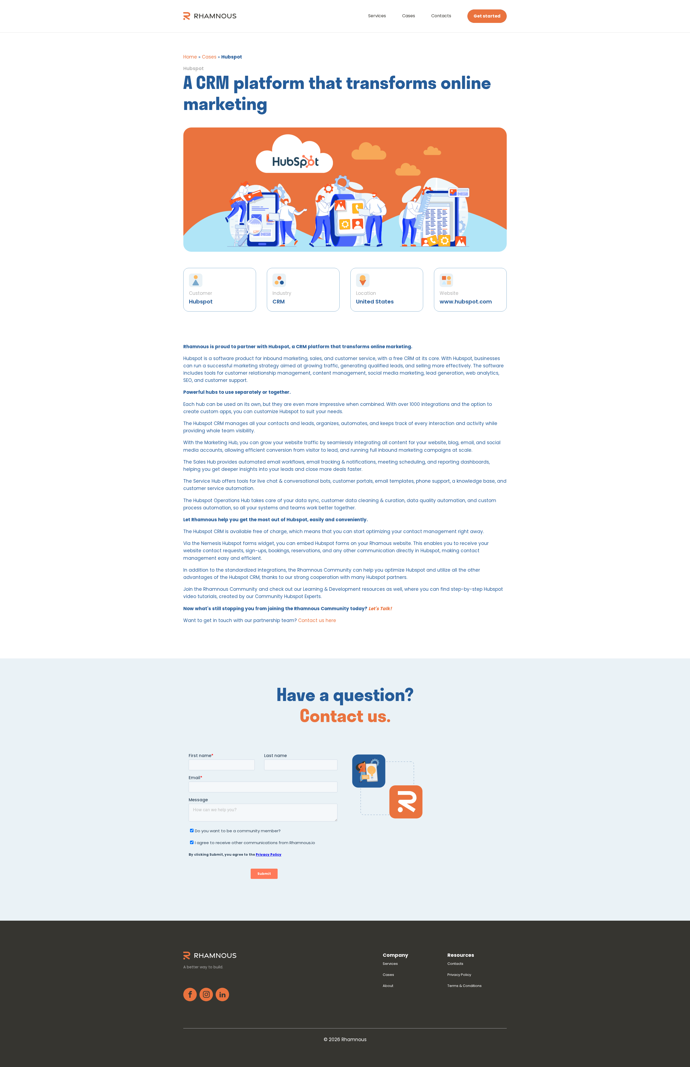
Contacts (441, 16)
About (388, 985)
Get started (487, 16)
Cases (408, 16)
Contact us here (317, 620)
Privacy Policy (459, 974)
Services (377, 16)
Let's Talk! (380, 608)
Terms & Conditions (464, 985)
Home (190, 57)
